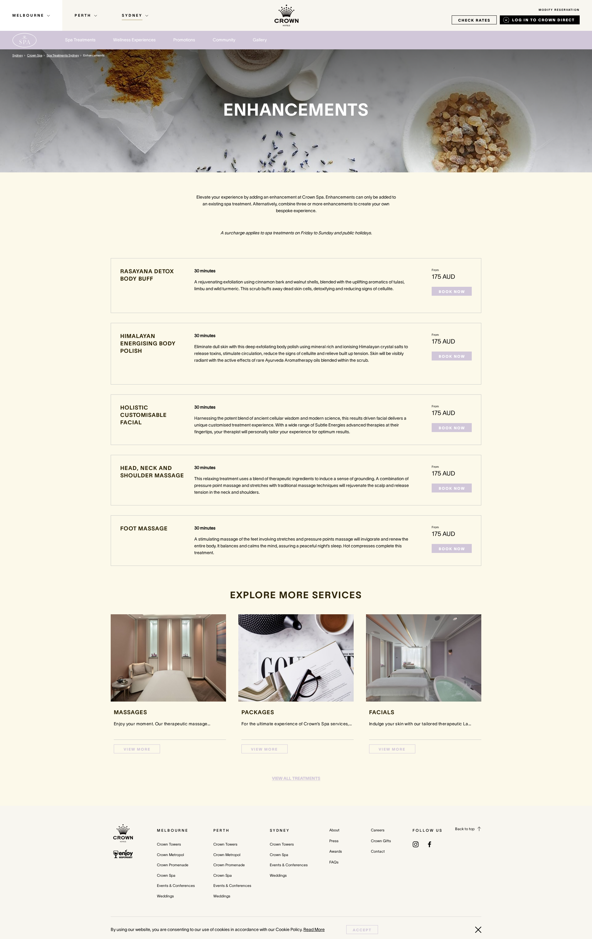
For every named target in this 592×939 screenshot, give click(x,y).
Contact (378, 851)
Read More (314, 929)
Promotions (184, 39)
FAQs (334, 862)
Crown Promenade (172, 865)
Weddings (165, 896)
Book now (452, 292)
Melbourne (172, 830)
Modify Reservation (559, 9)
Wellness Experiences (134, 39)
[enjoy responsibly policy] (123, 854)
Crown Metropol (170, 855)
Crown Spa (34, 55)
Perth (221, 830)
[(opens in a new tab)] (416, 844)
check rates (474, 20)
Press (334, 841)
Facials (381, 712)
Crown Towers (169, 844)
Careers (377, 830)
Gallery (260, 39)
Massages (130, 712)
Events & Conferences (176, 885)
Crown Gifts (381, 841)
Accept (362, 930)
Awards (335, 851)
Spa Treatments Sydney (63, 55)
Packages (257, 712)
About (334, 830)
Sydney (17, 55)
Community (224, 39)
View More (137, 749)
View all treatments (296, 778)
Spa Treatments (80, 39)
